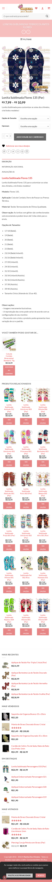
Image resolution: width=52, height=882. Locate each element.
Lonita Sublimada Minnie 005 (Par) (9, 576)
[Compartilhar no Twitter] (13, 151)
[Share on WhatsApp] (4, 151)
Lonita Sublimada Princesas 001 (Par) (25, 450)
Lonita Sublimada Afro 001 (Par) (42, 533)
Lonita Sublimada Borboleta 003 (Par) (42, 450)
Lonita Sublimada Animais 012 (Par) (9, 408)
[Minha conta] (42, 8)
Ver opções (9, 421)
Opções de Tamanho (9, 118)
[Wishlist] (36, 8)
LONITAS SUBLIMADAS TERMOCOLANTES (26, 24)
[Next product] (24, 32)
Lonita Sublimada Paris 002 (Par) (26, 491)
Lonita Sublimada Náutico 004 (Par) (9, 618)
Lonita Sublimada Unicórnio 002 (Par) (26, 534)
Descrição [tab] (6, 162)
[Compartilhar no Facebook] (9, 151)
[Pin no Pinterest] (22, 151)
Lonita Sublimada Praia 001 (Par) (9, 533)
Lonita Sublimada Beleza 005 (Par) (43, 492)
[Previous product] (28, 32)
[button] (3, 8)
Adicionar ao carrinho (30, 137)
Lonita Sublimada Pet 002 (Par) (26, 575)
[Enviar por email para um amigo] (18, 151)
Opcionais (5, 126)
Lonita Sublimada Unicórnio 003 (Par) (26, 408)
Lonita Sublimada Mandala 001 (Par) (43, 576)
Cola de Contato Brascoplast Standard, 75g (9, 357)
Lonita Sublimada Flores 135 (17, 178)
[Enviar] (47, 16)
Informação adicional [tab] (12, 167)
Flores (27, 27)
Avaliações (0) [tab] (8, 172)
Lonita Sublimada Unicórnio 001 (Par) (9, 450)
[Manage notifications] (5, 877)
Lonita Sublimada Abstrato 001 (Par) (9, 492)
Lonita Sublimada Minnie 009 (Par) (42, 618)
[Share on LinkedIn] (27, 151)
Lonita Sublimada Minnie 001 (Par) (25, 618)
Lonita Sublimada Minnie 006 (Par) (42, 408)
